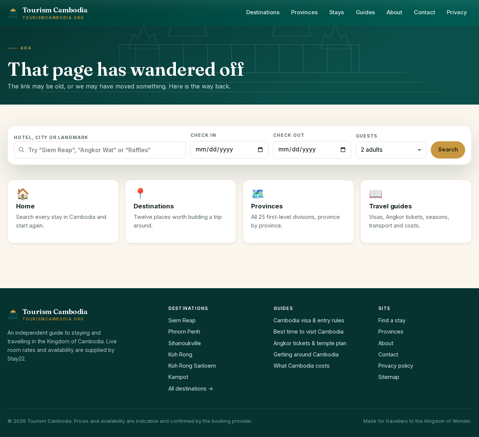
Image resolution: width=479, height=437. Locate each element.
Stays (336, 12)
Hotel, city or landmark (51, 137)
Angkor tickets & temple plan (310, 343)
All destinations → (190, 388)
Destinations (263, 12)
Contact (424, 12)
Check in (203, 135)
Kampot (178, 377)
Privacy (457, 12)
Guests (366, 136)
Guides (365, 12)
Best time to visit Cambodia (309, 331)
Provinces (304, 12)
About (394, 12)
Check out (289, 135)
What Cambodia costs (302, 365)
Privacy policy (395, 365)
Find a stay (392, 320)
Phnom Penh (184, 331)
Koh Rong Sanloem (192, 365)
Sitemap (388, 377)
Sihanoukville (184, 343)
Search (448, 149)
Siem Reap (182, 320)
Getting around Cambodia (306, 354)
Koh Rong (180, 354)
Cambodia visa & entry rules (309, 320)
